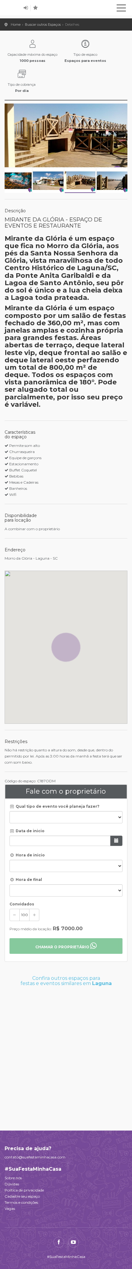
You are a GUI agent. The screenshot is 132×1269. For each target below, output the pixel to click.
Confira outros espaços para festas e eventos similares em (66, 981)
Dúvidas (12, 1184)
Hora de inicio (30, 855)
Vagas (10, 1208)
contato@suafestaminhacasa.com (35, 1157)
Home (16, 24)
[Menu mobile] (121, 9)
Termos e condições (21, 1202)
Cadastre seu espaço (22, 1196)
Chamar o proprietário (62, 947)
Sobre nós (13, 1178)
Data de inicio (30, 831)
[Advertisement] (66, 1055)
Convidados (22, 904)
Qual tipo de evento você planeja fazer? (57, 806)
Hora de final (28, 879)
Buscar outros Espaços (43, 24)
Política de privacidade (24, 1190)
